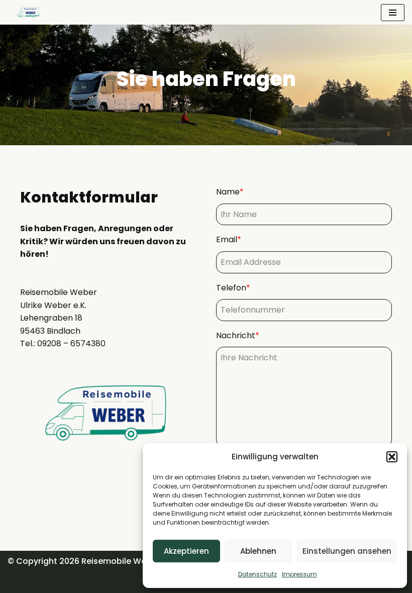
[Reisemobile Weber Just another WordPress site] (26, 12)
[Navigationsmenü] (392, 12)
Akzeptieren (186, 551)
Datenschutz (257, 574)
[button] (392, 457)
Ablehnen (258, 551)
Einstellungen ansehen (346, 551)
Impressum (299, 574)
